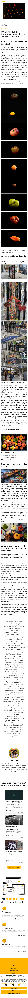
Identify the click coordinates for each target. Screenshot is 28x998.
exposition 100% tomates (18, 49)
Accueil (14, 963)
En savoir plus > (20, 919)
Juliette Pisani (14, 760)
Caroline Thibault (7, 252)
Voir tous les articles (14, 867)
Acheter (14, 968)
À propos (14, 973)
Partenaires (14, 970)
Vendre (14, 965)
